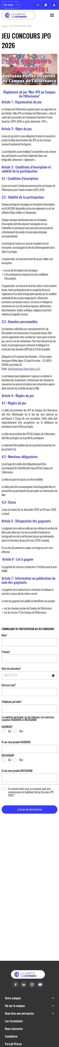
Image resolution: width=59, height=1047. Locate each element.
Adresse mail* (9, 685)
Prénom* (6, 652)
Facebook (15, 984)
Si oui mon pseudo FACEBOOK (16, 742)
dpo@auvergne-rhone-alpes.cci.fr (24, 369)
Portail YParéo (13, 1044)
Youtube (40, 984)
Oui (9, 731)
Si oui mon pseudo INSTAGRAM (17, 771)
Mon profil (54, 5)
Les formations (14, 1021)
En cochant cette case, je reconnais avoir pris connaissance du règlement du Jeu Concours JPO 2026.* (31, 792)
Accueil (5, 26)
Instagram (32, 984)
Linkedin (23, 984)
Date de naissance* (11, 668)
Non (21, 731)
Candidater (46, 5)
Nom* (4, 635)
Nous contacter (14, 1028)
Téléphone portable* (12, 702)
